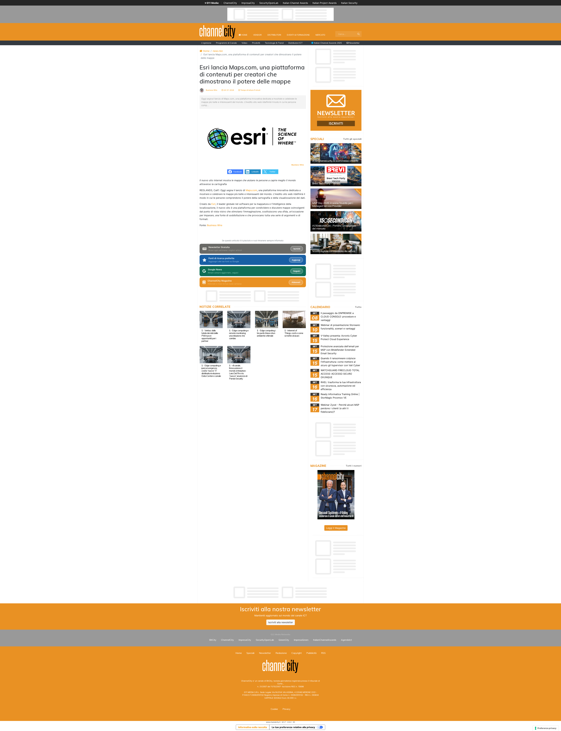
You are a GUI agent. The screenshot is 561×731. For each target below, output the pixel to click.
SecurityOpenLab (268, 2)
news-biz (218, 50)
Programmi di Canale (226, 43)
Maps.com (251, 190)
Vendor (257, 35)
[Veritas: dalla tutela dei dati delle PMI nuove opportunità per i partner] (211, 319)
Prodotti (256, 43)
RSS (323, 652)
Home (245, 34)
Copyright (296, 652)
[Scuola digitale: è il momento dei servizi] (335, 244)
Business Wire (211, 90)
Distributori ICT (295, 43)
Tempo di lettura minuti (250, 90)
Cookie (274, 709)
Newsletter (354, 43)
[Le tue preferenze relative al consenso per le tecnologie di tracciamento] (546, 728)
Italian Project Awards (324, 2)
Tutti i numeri (353, 465)
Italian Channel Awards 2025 (327, 43)
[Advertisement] (280, 592)
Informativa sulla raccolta (252, 727)
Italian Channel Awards (295, 2)
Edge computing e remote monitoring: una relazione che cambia (239, 334)
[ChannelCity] (217, 31)
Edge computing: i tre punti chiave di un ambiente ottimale (266, 333)
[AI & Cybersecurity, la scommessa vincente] (335, 153)
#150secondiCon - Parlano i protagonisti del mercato (334, 227)
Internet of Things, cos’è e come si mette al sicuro (293, 333)
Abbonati (296, 282)
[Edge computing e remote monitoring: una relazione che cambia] (238, 319)
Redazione (281, 652)
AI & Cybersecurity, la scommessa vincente (335, 160)
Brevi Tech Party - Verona (326, 183)
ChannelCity (230, 2)
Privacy (286, 709)
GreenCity (284, 639)
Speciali (250, 652)
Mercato (320, 35)
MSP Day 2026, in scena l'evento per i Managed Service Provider (332, 204)
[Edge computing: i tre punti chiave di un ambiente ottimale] (266, 319)
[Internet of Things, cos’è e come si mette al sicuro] (294, 319)
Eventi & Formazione (298, 35)
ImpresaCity (248, 2)
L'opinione (206, 43)
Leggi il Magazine (336, 527)
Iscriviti (296, 249)
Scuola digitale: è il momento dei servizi (333, 251)
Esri (213, 203)
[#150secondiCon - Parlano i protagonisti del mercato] (335, 221)
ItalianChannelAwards (324, 639)
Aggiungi (296, 260)
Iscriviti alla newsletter (280, 622)
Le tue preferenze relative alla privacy (293, 727)
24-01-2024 (228, 90)
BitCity (212, 639)
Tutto (358, 306)
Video (244, 43)
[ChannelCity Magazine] (335, 494)
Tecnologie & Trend (274, 43)
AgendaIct (346, 639)
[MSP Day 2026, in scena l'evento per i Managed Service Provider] (335, 198)
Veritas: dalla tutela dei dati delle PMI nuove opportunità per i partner (209, 335)
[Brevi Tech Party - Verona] (335, 176)
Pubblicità (311, 652)
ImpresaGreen (301, 639)
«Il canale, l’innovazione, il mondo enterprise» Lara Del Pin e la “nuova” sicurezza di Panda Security (238, 372)
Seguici (296, 271)
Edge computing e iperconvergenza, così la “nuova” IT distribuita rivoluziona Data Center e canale (211, 370)
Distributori (274, 35)
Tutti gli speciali (352, 138)
